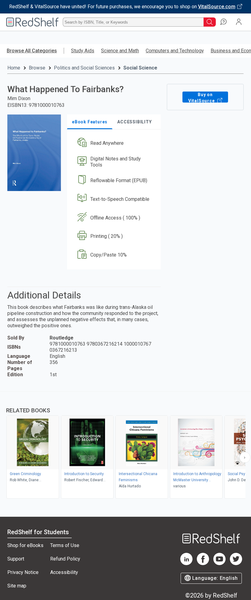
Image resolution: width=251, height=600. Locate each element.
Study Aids (82, 51)
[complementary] (125, 445)
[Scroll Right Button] (244, 457)
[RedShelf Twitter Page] (236, 563)
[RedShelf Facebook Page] (203, 563)
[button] (113, 143)
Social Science (140, 68)
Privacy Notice (23, 572)
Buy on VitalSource (202, 97)
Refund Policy (65, 559)
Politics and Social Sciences (84, 68)
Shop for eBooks (25, 545)
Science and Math (120, 51)
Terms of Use (64, 545)
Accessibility (64, 572)
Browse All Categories (32, 51)
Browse (37, 68)
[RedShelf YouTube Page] (219, 563)
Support (15, 559)
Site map (16, 586)
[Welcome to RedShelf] (32, 22)
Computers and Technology (175, 51)
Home (13, 68)
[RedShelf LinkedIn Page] (186, 563)
